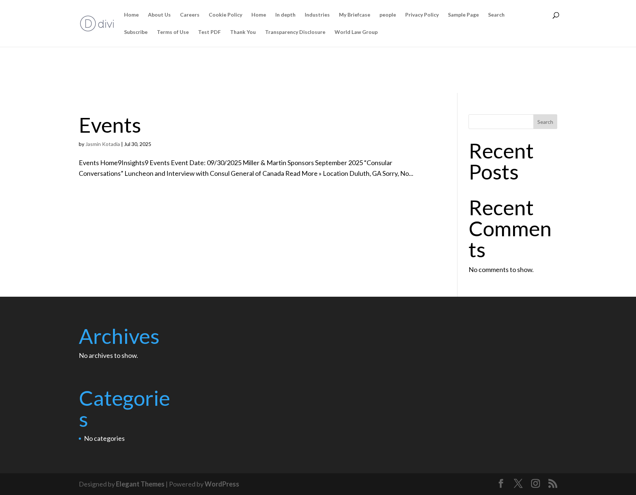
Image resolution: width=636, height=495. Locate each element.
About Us (159, 15)
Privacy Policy (422, 15)
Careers (189, 15)
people (387, 15)
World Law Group (356, 32)
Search (496, 15)
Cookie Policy (225, 15)
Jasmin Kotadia (102, 144)
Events (110, 124)
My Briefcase (354, 15)
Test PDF (209, 32)
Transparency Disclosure (295, 32)
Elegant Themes (140, 484)
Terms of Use (173, 32)
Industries (317, 15)
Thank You (243, 32)
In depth (285, 15)
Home (131, 15)
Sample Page (463, 15)
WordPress (222, 484)
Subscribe (136, 32)
